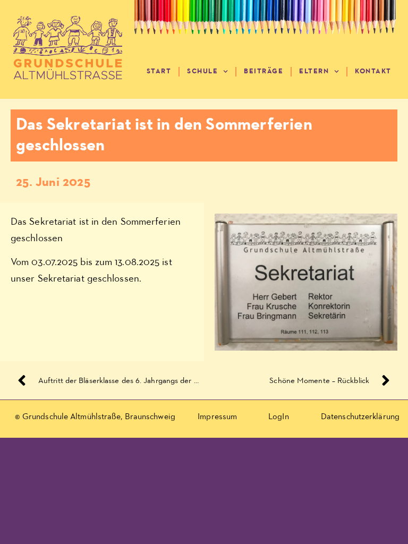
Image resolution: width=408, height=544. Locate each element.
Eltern (314, 71)
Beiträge (263, 71)
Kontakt (373, 71)
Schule (202, 71)
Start (159, 71)
